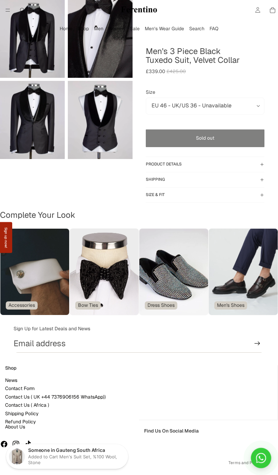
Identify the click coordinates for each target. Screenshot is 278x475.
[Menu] (8, 10)
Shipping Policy (22, 413)
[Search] (22, 10)
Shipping (155, 179)
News (11, 380)
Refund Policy (20, 422)
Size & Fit (155, 194)
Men (98, 28)
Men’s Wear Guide (164, 28)
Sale (135, 28)
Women (116, 28)
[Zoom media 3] (32, 120)
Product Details (164, 164)
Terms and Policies (246, 462)
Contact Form (20, 389)
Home (66, 28)
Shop (83, 28)
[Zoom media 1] (32, 39)
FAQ (214, 28)
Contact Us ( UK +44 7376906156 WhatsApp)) (55, 397)
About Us (15, 427)
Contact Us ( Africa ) (27, 405)
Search (196, 28)
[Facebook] (4, 444)
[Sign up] (257, 343)
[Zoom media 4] (100, 120)
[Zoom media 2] (100, 39)
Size (150, 92)
